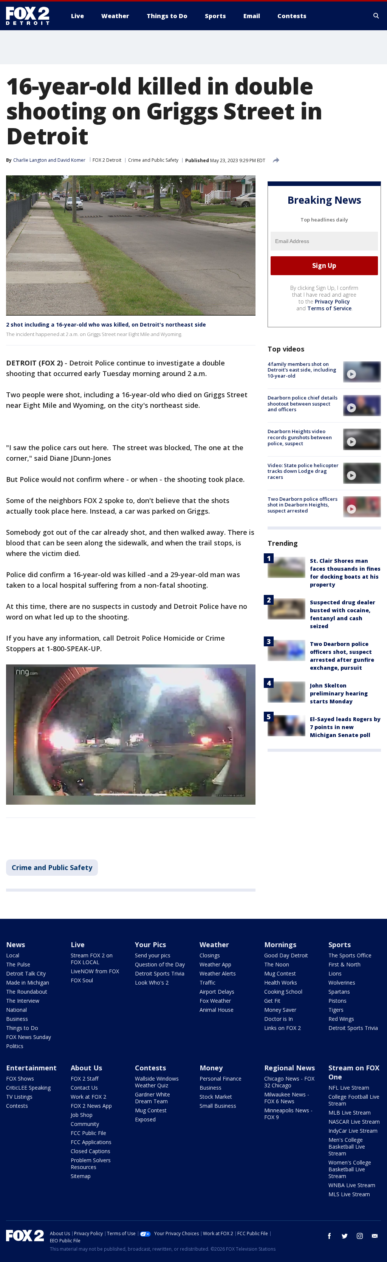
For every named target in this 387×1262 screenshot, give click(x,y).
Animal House (217, 1009)
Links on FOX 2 (282, 1027)
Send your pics (152, 955)
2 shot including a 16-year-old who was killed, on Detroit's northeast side (106, 324)
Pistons (337, 1000)
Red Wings (341, 1018)
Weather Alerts (218, 973)
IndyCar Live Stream (353, 1130)
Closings (210, 955)
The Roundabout (26, 991)
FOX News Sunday (28, 1037)
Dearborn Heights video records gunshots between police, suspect (300, 437)
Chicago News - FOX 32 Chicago (289, 1082)
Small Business (218, 1105)
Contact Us (84, 1087)
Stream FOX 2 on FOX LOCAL (92, 959)
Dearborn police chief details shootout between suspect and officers (302, 403)
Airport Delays (217, 991)
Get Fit (272, 1000)
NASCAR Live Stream (354, 1121)
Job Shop (82, 1114)
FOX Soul (82, 980)
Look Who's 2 (152, 982)
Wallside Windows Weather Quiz (157, 1082)
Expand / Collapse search (376, 16)
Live (78, 944)
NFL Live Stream (348, 1087)
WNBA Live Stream (351, 1185)
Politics (14, 1046)
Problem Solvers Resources (91, 1164)
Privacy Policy (332, 301)
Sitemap (81, 1176)
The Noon (276, 964)
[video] (362, 371)
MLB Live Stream (349, 1112)
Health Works (280, 982)
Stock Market (216, 1096)
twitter (345, 1236)
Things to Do (22, 1027)
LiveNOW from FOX (95, 971)
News (15, 944)
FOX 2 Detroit (107, 160)
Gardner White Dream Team (152, 1098)
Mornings (280, 944)
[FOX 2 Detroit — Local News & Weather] (31, 16)
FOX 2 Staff (84, 1078)
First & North (344, 964)
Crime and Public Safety (153, 160)
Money (211, 1067)
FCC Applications (91, 1142)
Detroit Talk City (26, 973)
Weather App (215, 964)
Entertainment (31, 1067)
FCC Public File (88, 1133)
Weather (214, 944)
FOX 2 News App (91, 1105)
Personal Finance (220, 1078)
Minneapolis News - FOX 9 (288, 1114)
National (16, 1009)
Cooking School (283, 991)
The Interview (22, 1000)
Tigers (336, 1009)
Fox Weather (215, 1000)
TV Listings (19, 1096)
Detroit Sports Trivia (159, 973)
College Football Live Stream (353, 1100)
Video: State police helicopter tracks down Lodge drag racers (303, 471)
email (375, 1236)
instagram (360, 1236)
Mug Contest (280, 973)
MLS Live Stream (349, 1194)
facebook (330, 1236)
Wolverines (341, 982)
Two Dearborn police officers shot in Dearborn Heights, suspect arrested (302, 505)
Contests (17, 1105)
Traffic (207, 982)
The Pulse (18, 964)
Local (12, 955)
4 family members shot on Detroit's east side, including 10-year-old (302, 370)
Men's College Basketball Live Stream (346, 1146)
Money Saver (280, 1009)
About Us (86, 1067)
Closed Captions (90, 1151)
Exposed (145, 1119)
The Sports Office (350, 955)
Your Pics (150, 944)
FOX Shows (20, 1078)
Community (85, 1123)
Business (17, 1018)
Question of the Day (160, 964)
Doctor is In (278, 1018)
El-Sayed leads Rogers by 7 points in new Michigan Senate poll (345, 727)
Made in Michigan (27, 982)
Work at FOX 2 (88, 1096)
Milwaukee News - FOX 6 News (286, 1098)
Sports (339, 944)
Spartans (339, 991)
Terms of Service (329, 308)
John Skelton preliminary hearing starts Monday (339, 693)
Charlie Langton (30, 160)
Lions (335, 973)
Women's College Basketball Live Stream (349, 1169)
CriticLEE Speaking (28, 1087)
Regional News (289, 1067)
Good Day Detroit (286, 955)
